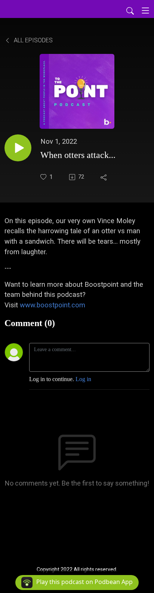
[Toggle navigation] (145, 10)
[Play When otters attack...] (17, 147)
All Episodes (32, 40)
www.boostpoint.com (52, 305)
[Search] (130, 10)
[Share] (104, 177)
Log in (83, 379)
